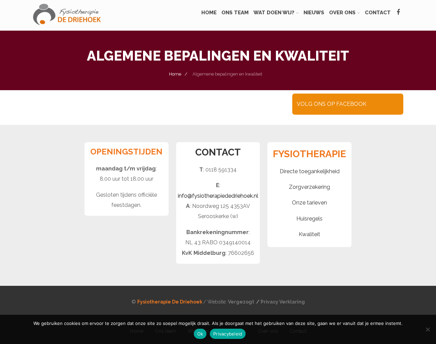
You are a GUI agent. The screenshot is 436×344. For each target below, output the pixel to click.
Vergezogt (241, 302)
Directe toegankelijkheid (310, 171)
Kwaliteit (309, 234)
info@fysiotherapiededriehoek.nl (218, 196)
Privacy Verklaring (283, 302)
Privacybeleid (227, 334)
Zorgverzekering (309, 187)
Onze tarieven (309, 202)
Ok (200, 334)
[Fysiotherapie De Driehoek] (67, 27)
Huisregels (309, 218)
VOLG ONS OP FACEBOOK (332, 104)
